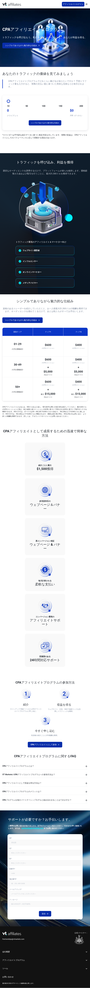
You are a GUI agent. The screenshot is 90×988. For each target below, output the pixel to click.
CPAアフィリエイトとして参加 (44, 744)
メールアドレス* (15, 889)
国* (10, 838)
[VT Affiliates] (11, 4)
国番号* (12, 869)
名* (10, 848)
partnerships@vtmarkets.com (32, 828)
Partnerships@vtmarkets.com (13, 939)
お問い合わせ (8, 977)
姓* (10, 859)
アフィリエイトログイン (73, 4)
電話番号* (13, 879)
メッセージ (13, 899)
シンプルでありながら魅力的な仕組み (21, 45)
